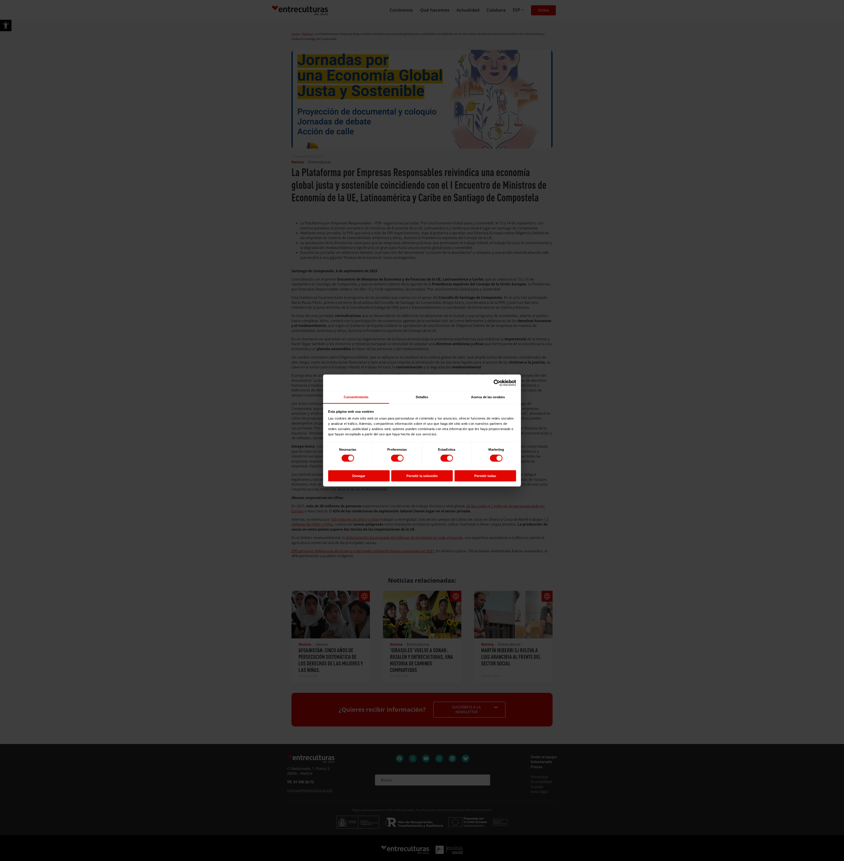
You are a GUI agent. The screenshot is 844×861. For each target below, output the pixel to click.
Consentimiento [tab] (356, 397)
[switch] (397, 458)
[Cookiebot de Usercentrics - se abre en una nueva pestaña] (497, 382)
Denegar (358, 476)
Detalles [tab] (422, 397)
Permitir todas (485, 476)
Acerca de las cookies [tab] (488, 397)
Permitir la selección (422, 476)
